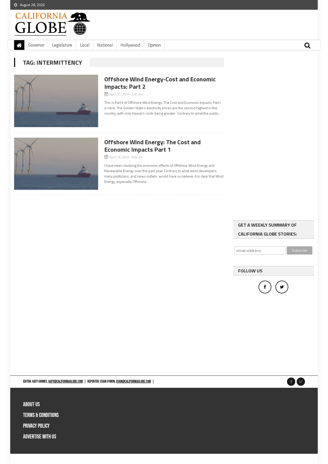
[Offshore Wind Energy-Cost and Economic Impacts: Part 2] (56, 101)
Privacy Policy (36, 426)
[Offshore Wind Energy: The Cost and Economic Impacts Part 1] (56, 164)
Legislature (62, 45)
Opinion (154, 45)
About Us (31, 404)
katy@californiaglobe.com (65, 381)
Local (84, 45)
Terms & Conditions (41, 415)
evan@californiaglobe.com (133, 381)
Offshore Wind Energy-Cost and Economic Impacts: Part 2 (160, 82)
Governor (36, 45)
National (105, 45)
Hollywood (130, 45)
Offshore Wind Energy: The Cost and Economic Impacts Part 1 (152, 145)
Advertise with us (39, 436)
